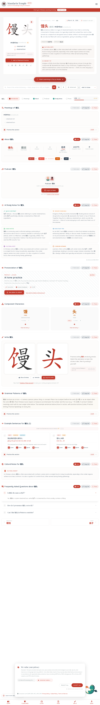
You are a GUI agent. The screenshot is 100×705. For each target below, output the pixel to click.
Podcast (46, 98)
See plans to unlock (15, 292)
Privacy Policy (46, 693)
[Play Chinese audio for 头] (74, 324)
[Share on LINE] (26, 65)
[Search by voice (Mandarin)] (63, 87)
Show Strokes (25, 377)
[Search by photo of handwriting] (59, 87)
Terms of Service (62, 693)
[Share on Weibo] (23, 65)
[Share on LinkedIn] (15, 65)
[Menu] (96, 4)
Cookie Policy (54, 693)
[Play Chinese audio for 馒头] (31, 22)
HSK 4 (53, 20)
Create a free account (53, 194)
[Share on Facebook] (12, 65)
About (37, 98)
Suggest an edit (88, 20)
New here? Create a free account (35, 293)
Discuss (37, 447)
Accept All (77, 685)
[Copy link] (30, 65)
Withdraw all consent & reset (75, 689)
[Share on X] (8, 65)
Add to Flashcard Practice (21, 60)
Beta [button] (29, 3)
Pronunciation (72, 98)
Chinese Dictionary (45, 20)
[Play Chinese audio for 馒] (25, 324)
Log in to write (49, 377)
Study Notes (58, 98)
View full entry (25, 328)
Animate (37, 377)
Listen (12, 447)
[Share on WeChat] (19, 65)
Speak (28, 447)
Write (20, 447)
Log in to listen (51, 190)
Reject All (64, 685)
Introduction (14, 98)
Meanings (26, 98)
